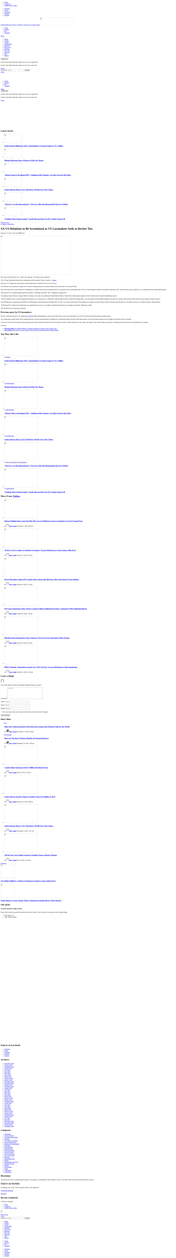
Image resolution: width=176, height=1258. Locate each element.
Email (3, 705)
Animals (6, 1139)
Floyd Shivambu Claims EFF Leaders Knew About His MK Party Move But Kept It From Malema (41, 579)
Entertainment (10, 383)
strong (54, 280)
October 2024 (8, 1065)
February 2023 (8, 1098)
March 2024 (7, 1077)
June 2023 (7, 1091)
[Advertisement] (88, 115)
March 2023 (7, 1096)
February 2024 (8, 1078)
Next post (3, 863)
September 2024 (9, 1067)
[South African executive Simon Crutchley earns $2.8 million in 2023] (89, 784)
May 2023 (7, 1093)
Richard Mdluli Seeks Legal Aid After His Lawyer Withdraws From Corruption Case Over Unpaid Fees (43, 521)
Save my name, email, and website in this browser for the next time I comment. (25, 712)
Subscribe (3, 1194)
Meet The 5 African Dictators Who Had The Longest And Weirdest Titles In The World (37, 727)
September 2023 (9, 1086)
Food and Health (9, 1150)
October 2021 (8, 1116)
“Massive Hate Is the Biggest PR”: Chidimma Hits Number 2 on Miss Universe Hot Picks (37, 175)
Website (3, 708)
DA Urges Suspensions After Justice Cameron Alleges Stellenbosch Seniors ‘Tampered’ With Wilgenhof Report (45, 609)
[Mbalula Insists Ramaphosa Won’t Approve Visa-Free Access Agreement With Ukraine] (89, 625)
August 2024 (8, 1068)
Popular (6, 29)
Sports (6, 1168)
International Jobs (9, 1159)
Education (7, 1145)
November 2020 (9, 1123)
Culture (6, 41)
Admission (7, 1134)
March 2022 (7, 1110)
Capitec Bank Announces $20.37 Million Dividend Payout (26, 768)
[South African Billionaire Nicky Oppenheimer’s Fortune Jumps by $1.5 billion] (89, 138)
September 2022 (9, 1101)
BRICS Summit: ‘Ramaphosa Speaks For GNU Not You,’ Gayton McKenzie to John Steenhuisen (40, 667)
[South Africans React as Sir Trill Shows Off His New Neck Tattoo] (89, 182)
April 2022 (7, 1108)
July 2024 (7, 1070)
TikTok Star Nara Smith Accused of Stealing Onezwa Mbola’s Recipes (30, 855)
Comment (4, 698)
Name (3, 701)
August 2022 (8, 1103)
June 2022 (7, 1106)
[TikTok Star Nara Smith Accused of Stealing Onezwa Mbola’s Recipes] (89, 842)
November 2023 (9, 1083)
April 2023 (7, 1095)
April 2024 (7, 1075)
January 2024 (8, 1080)
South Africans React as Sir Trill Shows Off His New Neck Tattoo (28, 190)
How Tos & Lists (9, 1155)
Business (7, 49)
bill (21, 286)
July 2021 (7, 1118)
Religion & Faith (9, 1164)
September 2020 (9, 1126)
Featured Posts (8, 1149)
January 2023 (8, 1100)
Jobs (5, 54)
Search (27, 70)
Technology (7, 1170)
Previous (3, 222)
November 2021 (9, 1114)
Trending (7, 33)
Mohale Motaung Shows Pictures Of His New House (23, 160)
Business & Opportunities (11, 1144)
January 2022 (8, 1113)
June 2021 (7, 1119)
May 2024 (7, 1073)
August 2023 (8, 1088)
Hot (5, 31)
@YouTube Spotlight (7, 1190)
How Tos (7, 50)
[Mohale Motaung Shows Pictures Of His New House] (89, 153)
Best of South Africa (12, 462)
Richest (6, 55)
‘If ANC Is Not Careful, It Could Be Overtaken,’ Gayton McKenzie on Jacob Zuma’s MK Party (40, 550)
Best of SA (7, 47)
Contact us (7, 4)
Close (2, 1216)
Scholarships (8, 44)
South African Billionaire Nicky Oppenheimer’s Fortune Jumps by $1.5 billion (33, 146)
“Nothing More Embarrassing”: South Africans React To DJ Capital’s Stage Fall (34, 219)
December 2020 (9, 1121)
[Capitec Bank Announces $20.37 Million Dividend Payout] (89, 755)
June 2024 (7, 1072)
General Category (9, 1154)
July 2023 (7, 1090)
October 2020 (8, 1124)
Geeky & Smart (8, 1152)
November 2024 (9, 1063)
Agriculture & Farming (11, 1137)
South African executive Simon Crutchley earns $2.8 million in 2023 (29, 797)
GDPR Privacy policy (10, 5)
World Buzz (7, 1172)
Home (6, 2)
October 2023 (8, 1085)
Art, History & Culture (11, 1140)
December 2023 (9, 1081)
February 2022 (8, 1111)
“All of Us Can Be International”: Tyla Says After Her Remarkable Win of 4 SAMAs (36, 204)
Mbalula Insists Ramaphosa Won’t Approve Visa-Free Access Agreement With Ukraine (36, 638)
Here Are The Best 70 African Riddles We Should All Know (26, 738)
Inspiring (7, 45)
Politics (16, 496)
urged (30, 316)
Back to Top (4, 1214)
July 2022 (7, 1105)
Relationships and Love (11, 1162)
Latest (6, 28)
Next (7, 222)
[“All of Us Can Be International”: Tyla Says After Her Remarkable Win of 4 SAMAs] (89, 197)
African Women (9, 1135)
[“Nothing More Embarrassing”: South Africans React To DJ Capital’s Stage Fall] (89, 211)
